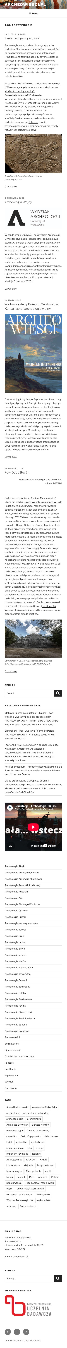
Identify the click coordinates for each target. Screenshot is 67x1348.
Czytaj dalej (11, 186)
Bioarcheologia (13, 1050)
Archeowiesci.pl (25, 4)
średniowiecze (28, 1206)
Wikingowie (43, 1194)
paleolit (21, 1177)
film (30, 1148)
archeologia (12, 1113)
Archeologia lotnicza (16, 955)
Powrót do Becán (16, 472)
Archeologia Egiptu (15, 917)
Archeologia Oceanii (16, 980)
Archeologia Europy (15, 929)
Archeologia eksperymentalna (21, 923)
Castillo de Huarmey (38, 1130)
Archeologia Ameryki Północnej (22, 872)
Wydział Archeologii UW (19, 1200)
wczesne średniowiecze (19, 1194)
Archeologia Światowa (17, 1031)
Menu (35, 13)
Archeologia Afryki (15, 866)
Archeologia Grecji (15, 936)
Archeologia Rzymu (15, 1005)
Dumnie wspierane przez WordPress (23, 1340)
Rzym (9, 1188)
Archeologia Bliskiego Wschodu (22, 904)
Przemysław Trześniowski (40, 1183)
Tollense (33, 122)
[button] (33, 87)
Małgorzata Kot (45, 1165)
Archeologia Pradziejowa (18, 999)
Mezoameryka (14, 1171)
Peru (31, 1177)
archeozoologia (14, 1119)
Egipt (9, 1142)
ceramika (11, 1136)
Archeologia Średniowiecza (20, 1018)
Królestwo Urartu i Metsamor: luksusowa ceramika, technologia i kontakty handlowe (30, 756)
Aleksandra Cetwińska (44, 1107)
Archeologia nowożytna (18, 974)
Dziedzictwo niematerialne (19, 1056)
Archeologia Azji (14, 898)
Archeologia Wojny (18, 202)
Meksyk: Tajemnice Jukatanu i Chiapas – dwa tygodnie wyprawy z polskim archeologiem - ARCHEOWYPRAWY (29, 717)
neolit (48, 1171)
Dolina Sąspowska (31, 1136)
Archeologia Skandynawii (18, 1012)
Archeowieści (12, 1037)
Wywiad (9, 1081)
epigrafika (21, 1142)
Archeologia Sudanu (16, 1024)
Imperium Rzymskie (17, 1153)
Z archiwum (11, 1088)
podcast (42, 1177)
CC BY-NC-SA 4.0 (41, 664)
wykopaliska (43, 1200)
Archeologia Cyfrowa (16, 910)
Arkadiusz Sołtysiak (17, 1124)
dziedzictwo (51, 1136)
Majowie (28, 1165)
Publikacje (10, 1069)
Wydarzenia (11, 1075)
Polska (54, 1177)
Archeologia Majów (15, 961)
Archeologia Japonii (15, 942)
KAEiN (43, 1159)
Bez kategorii (12, 1043)
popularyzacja (14, 1183)
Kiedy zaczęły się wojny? (21, 38)
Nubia (9, 1177)
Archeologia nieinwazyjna (19, 967)
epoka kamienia (15, 1148)
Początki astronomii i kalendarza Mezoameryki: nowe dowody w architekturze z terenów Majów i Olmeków (33, 788)
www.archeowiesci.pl (16, 1256)
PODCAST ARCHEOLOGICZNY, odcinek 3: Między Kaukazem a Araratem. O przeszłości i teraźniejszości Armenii (31, 749)
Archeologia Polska (15, 993)
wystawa (11, 1206)
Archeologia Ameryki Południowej (23, 879)
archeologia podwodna (35, 1113)
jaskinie (36, 1153)
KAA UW (31, 1159)
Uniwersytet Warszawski (30, 1188)
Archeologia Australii (16, 891)
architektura (34, 1119)
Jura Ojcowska (14, 1159)
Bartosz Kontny (40, 1124)
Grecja (39, 1148)
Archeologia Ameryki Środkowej (22, 885)
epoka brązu (37, 1142)
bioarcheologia (14, 1130)
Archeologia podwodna (17, 986)
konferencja (13, 1165)
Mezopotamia (33, 1171)
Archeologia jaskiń (15, 948)
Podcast (9, 1062)
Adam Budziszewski (17, 1107)
